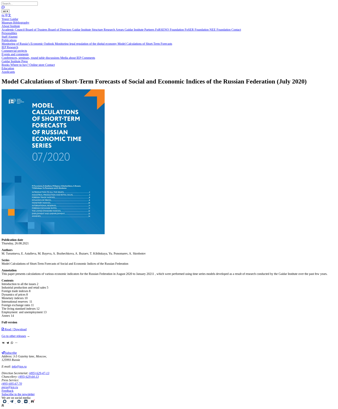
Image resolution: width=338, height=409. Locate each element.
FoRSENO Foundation (170, 29)
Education (8, 68)
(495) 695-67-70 (12, 383)
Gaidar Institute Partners (140, 29)
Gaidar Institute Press (15, 61)
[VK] (26, 402)
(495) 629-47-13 (39, 373)
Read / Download (15, 329)
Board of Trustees (36, 29)
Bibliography (21, 22)
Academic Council (13, 29)
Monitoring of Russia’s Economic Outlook (28, 43)
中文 (8, 15)
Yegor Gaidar (10, 19)
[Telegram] (7, 342)
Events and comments (15, 54)
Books (6, 64)
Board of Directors (60, 29)
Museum (7, 22)
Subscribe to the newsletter (18, 394)
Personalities (9, 33)
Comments (88, 57)
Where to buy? (19, 64)
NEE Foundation (220, 29)
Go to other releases (14, 336)
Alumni (12, 36)
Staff (5, 36)
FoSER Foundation (197, 29)
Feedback (7, 390)
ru (3, 15)
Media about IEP (71, 57)
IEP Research (10, 47)
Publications (9, 40)
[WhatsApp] (12, 342)
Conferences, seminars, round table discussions (31, 57)
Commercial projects (14, 50)
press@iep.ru (10, 387)
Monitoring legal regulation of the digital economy (86, 43)
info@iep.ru (19, 366)
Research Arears (114, 29)
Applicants (8, 72)
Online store (37, 64)
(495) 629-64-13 (28, 376)
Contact (236, 29)
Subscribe (11, 352)
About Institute (11, 26)
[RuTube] (33, 402)
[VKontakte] (3, 342)
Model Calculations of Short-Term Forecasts (145, 43)
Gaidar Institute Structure (88, 29)
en (5, 11)
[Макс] (5, 402)
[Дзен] (19, 402)
